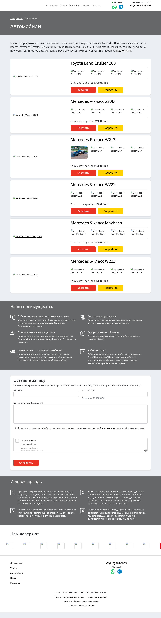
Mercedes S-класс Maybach (96, 223)
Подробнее (110, 89)
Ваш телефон (93, 394)
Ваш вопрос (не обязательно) (28, 403)
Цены (86, 5)
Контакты (95, 5)
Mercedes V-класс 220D (93, 101)
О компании (52, 5)
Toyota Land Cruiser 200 (93, 63)
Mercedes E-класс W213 (93, 139)
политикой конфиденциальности (107, 428)
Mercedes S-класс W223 (93, 261)
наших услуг (123, 50)
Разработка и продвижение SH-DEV (80, 605)
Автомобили (75, 5)
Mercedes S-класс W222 (93, 184)
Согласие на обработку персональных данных (80, 601)
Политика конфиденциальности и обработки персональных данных (80, 597)
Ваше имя (18, 390)
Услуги (63, 5)
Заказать (83, 89)
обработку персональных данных (57, 428)
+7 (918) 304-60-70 (140, 5)
